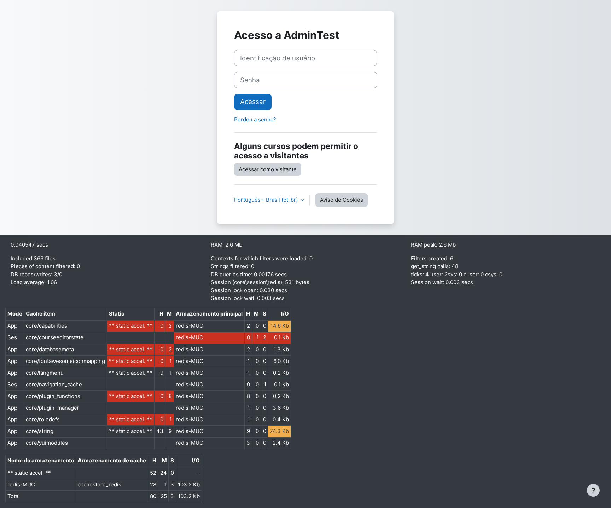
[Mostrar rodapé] (593, 490)
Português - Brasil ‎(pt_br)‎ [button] (266, 199)
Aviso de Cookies (341, 199)
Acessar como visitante (268, 169)
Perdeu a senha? (255, 119)
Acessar (253, 102)
